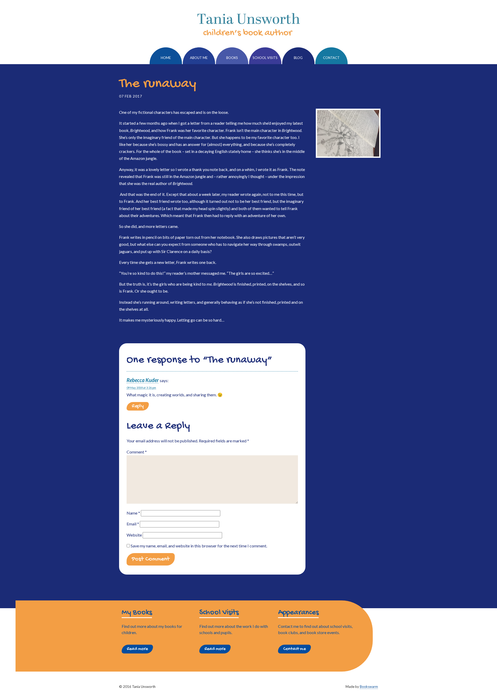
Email (133, 523)
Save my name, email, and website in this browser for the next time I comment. (199, 545)
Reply (138, 406)
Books (232, 58)
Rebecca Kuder (143, 380)
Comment (137, 451)
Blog (298, 58)
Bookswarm (369, 687)
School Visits (265, 58)
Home (166, 58)
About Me (199, 58)
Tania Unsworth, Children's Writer (248, 24)
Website (134, 534)
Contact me (294, 649)
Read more (137, 649)
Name (133, 512)
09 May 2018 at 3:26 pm (141, 387)
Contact (331, 58)
